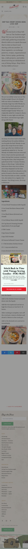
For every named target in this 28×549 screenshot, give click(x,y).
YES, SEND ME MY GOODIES (14, 289)
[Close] (25, 256)
